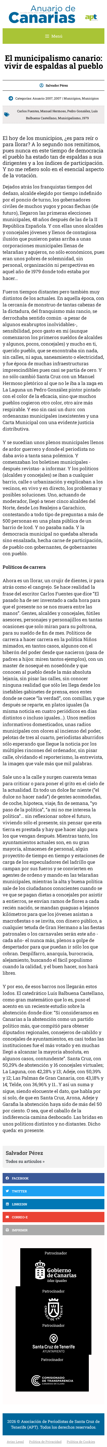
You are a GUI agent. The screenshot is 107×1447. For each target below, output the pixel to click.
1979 (85, 118)
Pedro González (78, 111)
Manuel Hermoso (53, 111)
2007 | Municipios (67, 98)
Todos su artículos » (25, 1161)
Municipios (90, 98)
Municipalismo (69, 118)
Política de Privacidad (45, 1441)
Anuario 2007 (42, 98)
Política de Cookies (81, 1441)
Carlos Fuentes (28, 111)
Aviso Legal (15, 1441)
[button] (53, 1178)
